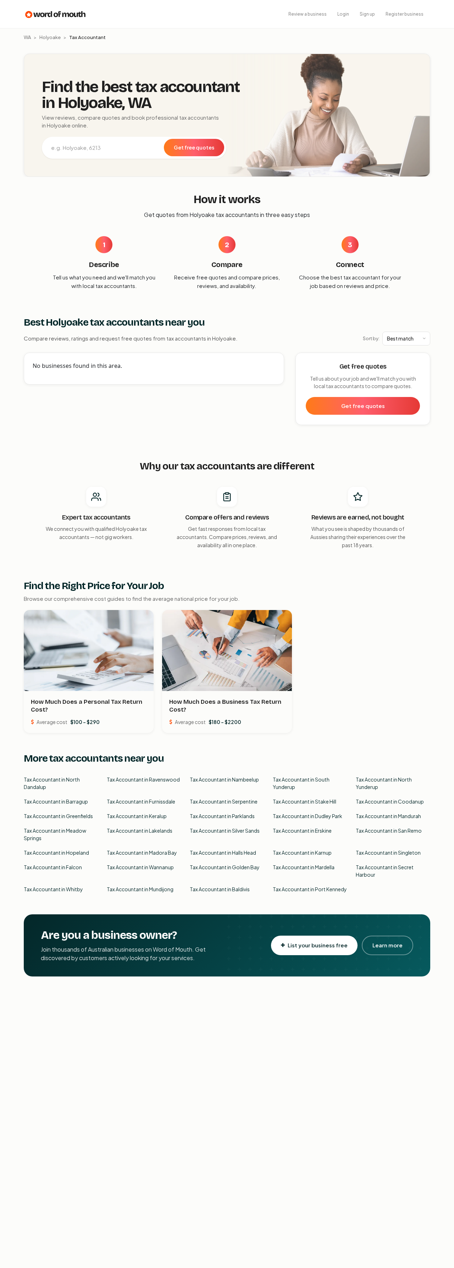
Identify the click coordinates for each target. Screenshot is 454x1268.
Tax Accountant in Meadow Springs (55, 834)
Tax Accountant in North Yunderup (384, 783)
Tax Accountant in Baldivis (220, 889)
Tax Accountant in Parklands (222, 816)
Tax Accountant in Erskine (302, 830)
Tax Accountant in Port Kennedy (310, 889)
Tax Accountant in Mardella (303, 867)
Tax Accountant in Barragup (56, 801)
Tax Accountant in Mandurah (388, 816)
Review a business (307, 14)
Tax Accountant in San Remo (389, 830)
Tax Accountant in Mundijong (140, 889)
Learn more (387, 945)
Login (343, 14)
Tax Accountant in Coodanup (390, 801)
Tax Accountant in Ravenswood (143, 779)
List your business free (318, 945)
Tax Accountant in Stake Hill (304, 801)
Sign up (367, 14)
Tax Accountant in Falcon (53, 867)
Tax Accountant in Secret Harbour (385, 871)
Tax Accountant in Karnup (302, 852)
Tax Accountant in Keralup (137, 816)
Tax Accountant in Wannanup (140, 867)
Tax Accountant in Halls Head (223, 852)
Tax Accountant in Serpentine (224, 801)
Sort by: (371, 338)
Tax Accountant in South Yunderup (301, 783)
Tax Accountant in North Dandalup (52, 783)
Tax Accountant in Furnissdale (141, 801)
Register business (404, 14)
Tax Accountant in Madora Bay (142, 852)
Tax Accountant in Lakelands (139, 830)
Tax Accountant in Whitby (53, 889)
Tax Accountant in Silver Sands (225, 830)
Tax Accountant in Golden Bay (225, 867)
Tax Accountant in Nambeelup (224, 779)
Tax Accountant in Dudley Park (307, 816)
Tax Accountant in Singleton (388, 852)
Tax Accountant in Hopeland (56, 852)
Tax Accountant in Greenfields (58, 816)
